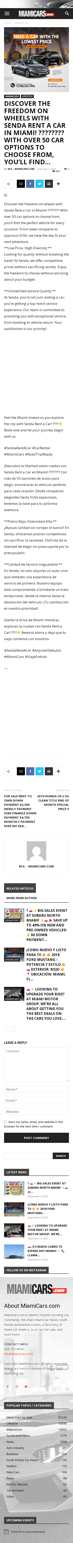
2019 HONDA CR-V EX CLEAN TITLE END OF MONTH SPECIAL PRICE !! (53, 802)
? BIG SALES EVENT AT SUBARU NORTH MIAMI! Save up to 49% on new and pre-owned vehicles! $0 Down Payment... (47, 925)
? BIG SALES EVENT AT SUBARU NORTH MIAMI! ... (47, 1187)
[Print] (49, 184)
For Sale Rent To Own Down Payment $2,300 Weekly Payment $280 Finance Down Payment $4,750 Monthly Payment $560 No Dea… (20, 811)
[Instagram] (16, 1386)
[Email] (21, 184)
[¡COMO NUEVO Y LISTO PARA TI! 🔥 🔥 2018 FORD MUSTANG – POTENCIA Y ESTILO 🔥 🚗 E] (14, 955)
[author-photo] (36, 860)
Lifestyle (27, 96)
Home (7, 23)
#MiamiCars (22, 23)
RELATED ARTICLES (19, 888)
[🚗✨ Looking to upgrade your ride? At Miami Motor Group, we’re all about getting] (14, 994)
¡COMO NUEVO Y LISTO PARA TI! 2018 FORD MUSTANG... (48, 1208)
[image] (36, 1289)
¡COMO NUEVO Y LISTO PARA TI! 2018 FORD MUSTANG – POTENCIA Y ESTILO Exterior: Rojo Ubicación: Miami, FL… (46, 964)
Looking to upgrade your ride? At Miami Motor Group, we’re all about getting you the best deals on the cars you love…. (46, 1004)
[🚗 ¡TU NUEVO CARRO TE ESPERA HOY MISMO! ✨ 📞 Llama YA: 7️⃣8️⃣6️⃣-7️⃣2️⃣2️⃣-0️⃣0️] (14, 1251)
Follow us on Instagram (26, 1270)
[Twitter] (39, 184)
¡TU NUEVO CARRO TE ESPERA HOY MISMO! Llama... (45, 1251)
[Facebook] (30, 184)
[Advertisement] (36, 373)
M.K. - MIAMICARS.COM (21, 168)
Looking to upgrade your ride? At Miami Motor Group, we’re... (47, 1230)
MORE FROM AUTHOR (21, 898)
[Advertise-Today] (36, 4)
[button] (6, 13)
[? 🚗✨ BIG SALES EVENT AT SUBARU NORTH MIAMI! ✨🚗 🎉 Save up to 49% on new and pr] (14, 915)
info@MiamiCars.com (18, 1354)
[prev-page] (6, 1028)
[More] (58, 184)
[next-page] (13, 1028)
